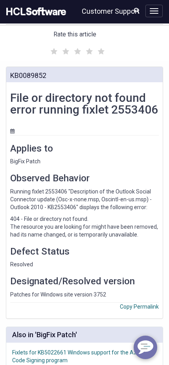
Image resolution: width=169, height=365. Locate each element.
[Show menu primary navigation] (154, 11)
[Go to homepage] (34, 11)
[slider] (76, 50)
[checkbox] (53, 49)
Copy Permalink (139, 307)
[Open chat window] (145, 347)
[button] (136, 10)
